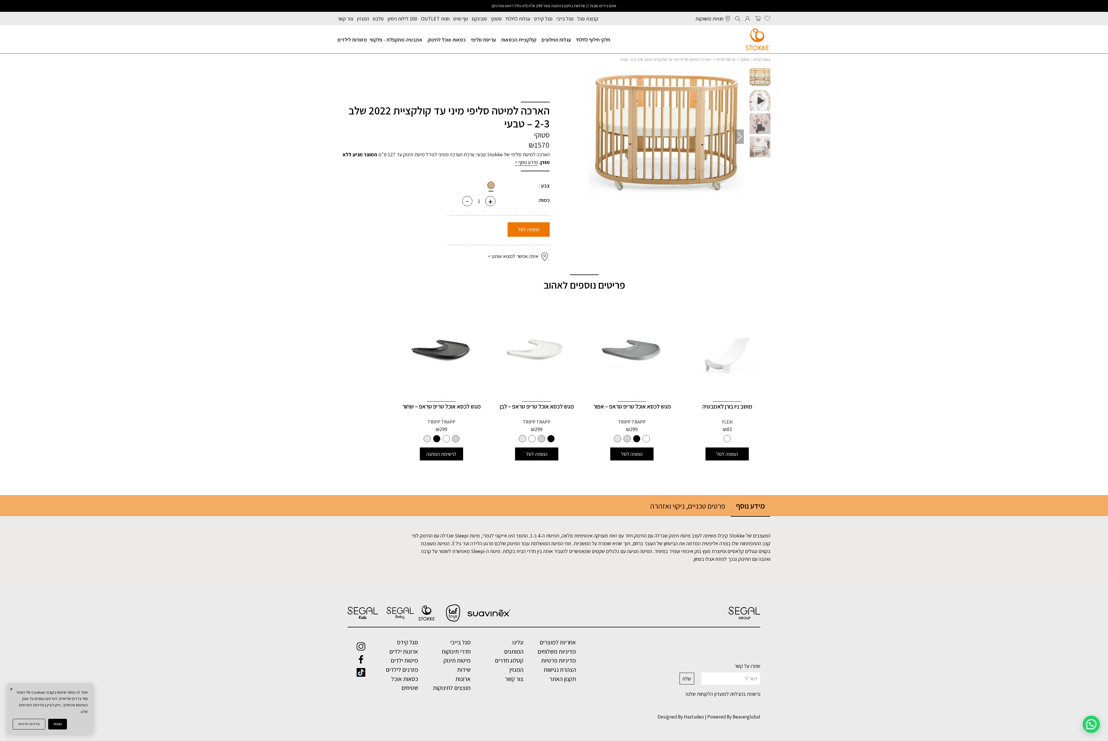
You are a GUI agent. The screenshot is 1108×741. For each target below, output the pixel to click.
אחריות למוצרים (558, 642)
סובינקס (479, 18)
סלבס (378, 18)
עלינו (517, 642)
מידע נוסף (750, 506)
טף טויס (460, 18)
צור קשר (345, 18)
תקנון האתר (562, 679)
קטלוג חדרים (509, 660)
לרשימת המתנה (441, 454)
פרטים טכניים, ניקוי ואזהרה (687, 506)
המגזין (363, 18)
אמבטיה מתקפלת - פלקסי (396, 39)
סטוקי (496, 18)
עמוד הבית (762, 59)
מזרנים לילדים (402, 669)
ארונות (463, 679)
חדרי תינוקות (456, 651)
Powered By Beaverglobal (733, 717)
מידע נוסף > (526, 162)
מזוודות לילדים (352, 39)
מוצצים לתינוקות (452, 688)
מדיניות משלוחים (557, 651)
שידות (464, 669)
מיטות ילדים (404, 660)
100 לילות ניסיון (402, 18)
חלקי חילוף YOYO (593, 39)
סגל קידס (543, 18)
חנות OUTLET (435, 18)
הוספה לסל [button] (727, 454)
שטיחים (409, 688)
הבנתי (57, 723)
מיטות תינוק (457, 660)
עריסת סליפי (483, 39)
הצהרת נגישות (560, 669)
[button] (593, 136)
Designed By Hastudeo (681, 717)
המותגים (513, 651)
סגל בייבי (565, 18)
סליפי (516, 154)
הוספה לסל (528, 229)
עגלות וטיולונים (556, 39)
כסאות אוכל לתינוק (447, 39)
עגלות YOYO (518, 18)
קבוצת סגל (587, 18)
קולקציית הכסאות (518, 39)
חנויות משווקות (709, 18)
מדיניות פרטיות (29, 723)
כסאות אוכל (404, 679)
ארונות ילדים (403, 651)
